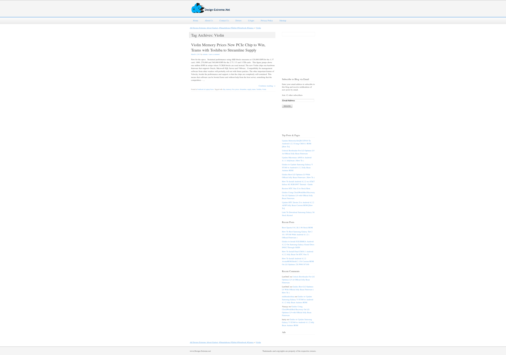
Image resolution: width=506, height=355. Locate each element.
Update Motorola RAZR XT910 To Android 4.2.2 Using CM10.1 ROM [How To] (296, 143)
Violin (258, 27)
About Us (209, 20)
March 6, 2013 (195, 54)
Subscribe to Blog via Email (295, 79)
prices (237, 89)
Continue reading (267, 85)
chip (224, 89)
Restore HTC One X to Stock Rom (296, 188)
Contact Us (224, 20)
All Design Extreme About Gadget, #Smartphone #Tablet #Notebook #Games (222, 27)
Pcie (233, 89)
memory (228, 89)
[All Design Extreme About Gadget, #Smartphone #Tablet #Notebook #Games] (211, 11)
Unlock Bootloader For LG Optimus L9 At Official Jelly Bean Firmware (298, 279)
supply (249, 89)
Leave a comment (214, 54)
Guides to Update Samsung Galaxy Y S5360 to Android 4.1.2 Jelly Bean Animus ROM (297, 167)
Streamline (243, 89)
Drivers (238, 20)
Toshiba (258, 89)
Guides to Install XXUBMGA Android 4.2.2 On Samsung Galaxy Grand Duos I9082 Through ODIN (298, 244)
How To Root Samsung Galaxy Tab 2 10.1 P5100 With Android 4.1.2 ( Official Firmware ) (297, 234)
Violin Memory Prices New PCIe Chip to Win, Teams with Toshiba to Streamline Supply (228, 47)
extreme (205, 54)
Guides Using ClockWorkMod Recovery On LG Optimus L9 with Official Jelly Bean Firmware (298, 195)
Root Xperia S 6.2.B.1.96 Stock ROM (297, 227)
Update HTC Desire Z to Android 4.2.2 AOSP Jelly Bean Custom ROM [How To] (298, 205)
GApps (251, 20)
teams (254, 89)
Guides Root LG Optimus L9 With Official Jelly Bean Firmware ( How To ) (298, 289)
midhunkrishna (288, 296)
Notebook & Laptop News (205, 89)
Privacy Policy (267, 20)
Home (195, 20)
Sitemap (282, 20)
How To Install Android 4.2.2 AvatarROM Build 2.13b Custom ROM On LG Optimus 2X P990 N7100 (298, 261)
